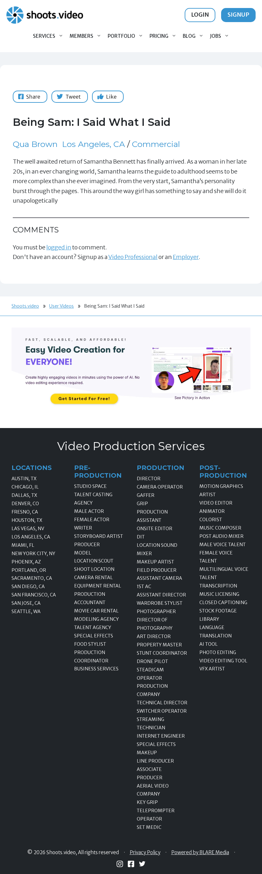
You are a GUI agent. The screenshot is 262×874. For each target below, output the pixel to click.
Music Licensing (219, 594)
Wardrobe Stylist (159, 603)
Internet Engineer (161, 736)
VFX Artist (212, 669)
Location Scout (93, 561)
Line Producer (155, 761)
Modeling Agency (96, 619)
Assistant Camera (159, 578)
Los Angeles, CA (93, 144)
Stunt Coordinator (162, 653)
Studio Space (90, 486)
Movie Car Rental (96, 611)
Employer (186, 257)
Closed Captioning (223, 602)
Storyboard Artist (98, 536)
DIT (141, 537)
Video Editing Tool (223, 661)
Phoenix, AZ (26, 562)
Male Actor (89, 511)
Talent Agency (92, 627)
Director (148, 479)
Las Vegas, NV (28, 528)
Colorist (210, 519)
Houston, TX (27, 520)
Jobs (215, 36)
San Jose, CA (26, 603)
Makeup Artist (155, 562)
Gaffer (145, 495)
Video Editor (215, 503)
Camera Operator (160, 487)
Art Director (154, 636)
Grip (142, 503)
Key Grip (147, 802)
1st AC (144, 586)
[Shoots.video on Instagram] (120, 864)
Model (82, 553)
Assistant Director (161, 595)
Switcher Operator (162, 711)
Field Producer (156, 570)
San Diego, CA (28, 586)
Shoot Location (94, 569)
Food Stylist (90, 644)
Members (81, 36)
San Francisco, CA (34, 595)
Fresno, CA (25, 512)
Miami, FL (23, 545)
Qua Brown (35, 144)
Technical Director (162, 703)
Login (200, 14)
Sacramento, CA (32, 578)
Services (44, 36)
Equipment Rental (97, 586)
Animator (212, 511)
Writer (83, 528)
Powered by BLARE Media (200, 852)
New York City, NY (33, 553)
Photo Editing (217, 652)
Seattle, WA (26, 611)
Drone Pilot (152, 661)
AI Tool (208, 644)
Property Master (159, 645)
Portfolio (121, 36)
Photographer (156, 611)
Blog (189, 36)
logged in (58, 247)
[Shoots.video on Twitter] (142, 864)
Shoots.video (25, 306)
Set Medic (149, 827)
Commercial (156, 144)
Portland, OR (29, 570)
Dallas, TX (24, 495)
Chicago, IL (25, 487)
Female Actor (91, 519)
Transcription (218, 586)
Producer (87, 544)
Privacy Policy (145, 852)
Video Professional (133, 257)
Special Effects (93, 636)
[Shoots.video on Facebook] (131, 864)
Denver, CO (25, 503)
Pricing (159, 36)
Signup (238, 14)
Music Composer (220, 528)
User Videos (61, 306)
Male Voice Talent (222, 544)
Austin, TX (24, 479)
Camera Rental (93, 577)
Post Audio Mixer (221, 536)
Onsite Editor (154, 528)
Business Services (96, 669)
